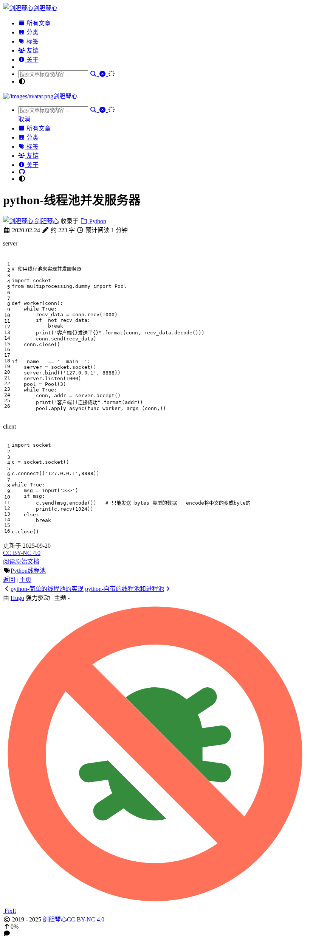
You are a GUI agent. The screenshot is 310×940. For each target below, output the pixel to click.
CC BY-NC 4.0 (21, 553)
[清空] (103, 74)
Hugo (17, 598)
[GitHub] (22, 172)
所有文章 (38, 23)
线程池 (37, 570)
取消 (24, 119)
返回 (9, 579)
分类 (32, 32)
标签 (32, 41)
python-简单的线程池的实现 (47, 589)
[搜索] (94, 74)
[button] (155, 926)
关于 (32, 59)
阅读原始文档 (21, 561)
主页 (25, 579)
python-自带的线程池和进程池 (124, 589)
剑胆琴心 (46, 221)
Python (97, 221)
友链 (32, 50)
